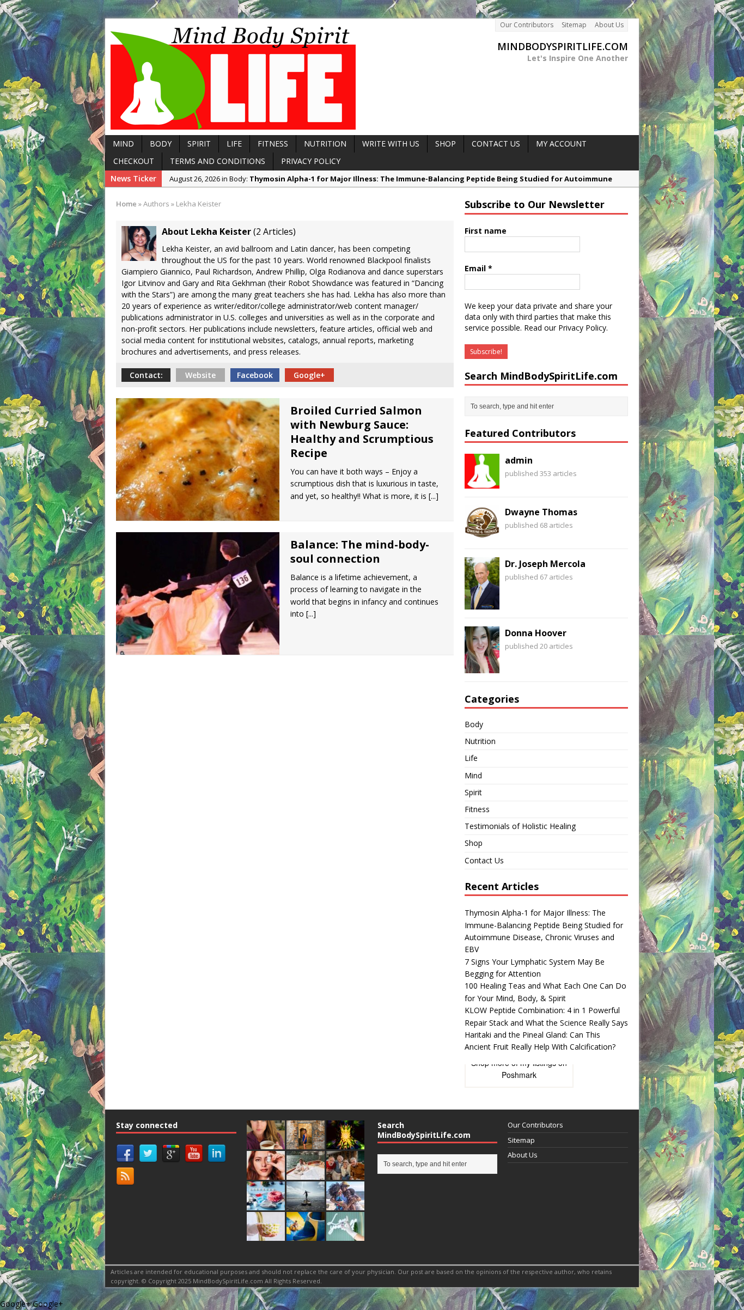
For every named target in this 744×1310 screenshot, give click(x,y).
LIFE (234, 143)
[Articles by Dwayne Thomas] (482, 534)
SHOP (445, 143)
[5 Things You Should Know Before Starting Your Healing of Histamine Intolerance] (305, 1174)
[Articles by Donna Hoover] (482, 666)
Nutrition (480, 741)
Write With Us (390, 143)
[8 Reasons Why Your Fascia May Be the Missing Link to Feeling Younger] (345, 1204)
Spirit (473, 792)
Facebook (255, 375)
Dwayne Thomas (541, 512)
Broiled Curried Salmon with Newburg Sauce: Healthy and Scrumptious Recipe (362, 431)
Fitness (477, 809)
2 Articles (274, 231)
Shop (474, 843)
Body (474, 724)
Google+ (309, 375)
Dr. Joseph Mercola (545, 564)
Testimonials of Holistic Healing (520, 826)
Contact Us (496, 143)
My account (561, 143)
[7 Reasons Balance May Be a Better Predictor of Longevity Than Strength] (305, 1204)
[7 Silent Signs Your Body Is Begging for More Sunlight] (305, 1235)
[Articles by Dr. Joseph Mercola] (482, 603)
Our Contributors (526, 24)
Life (471, 758)
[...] (433, 496)
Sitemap (574, 24)
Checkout (133, 161)
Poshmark (519, 1074)
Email (478, 268)
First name (486, 231)
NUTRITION (325, 143)
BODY (161, 143)
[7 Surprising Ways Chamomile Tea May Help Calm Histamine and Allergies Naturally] (266, 1235)
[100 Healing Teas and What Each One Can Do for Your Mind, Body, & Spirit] (266, 1143)
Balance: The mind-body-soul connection (359, 551)
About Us (609, 24)
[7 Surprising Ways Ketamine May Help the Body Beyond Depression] (345, 1235)
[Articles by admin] (482, 482)
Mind (473, 775)
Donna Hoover (535, 633)
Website (200, 375)
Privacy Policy (310, 161)
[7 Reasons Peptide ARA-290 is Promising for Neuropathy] (345, 1174)
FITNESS (273, 143)
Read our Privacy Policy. (566, 327)
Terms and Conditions (217, 161)
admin (519, 460)
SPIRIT (199, 143)
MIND (123, 143)
